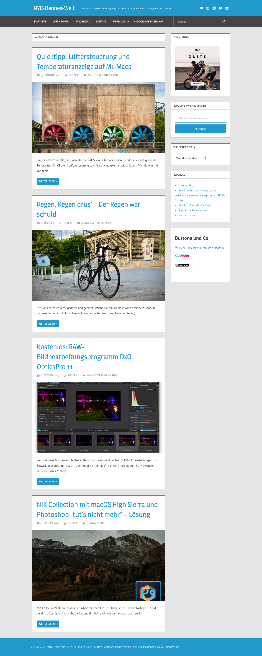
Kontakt (101, 21)
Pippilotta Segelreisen (192, 210)
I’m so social (82, 21)
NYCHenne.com (56, 647)
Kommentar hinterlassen (103, 75)
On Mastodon (147, 647)
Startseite (40, 21)
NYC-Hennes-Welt (54, 7)
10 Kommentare (95, 523)
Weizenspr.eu (187, 215)
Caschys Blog (187, 185)
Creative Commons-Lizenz (107, 647)
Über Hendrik (60, 21)
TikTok (160, 647)
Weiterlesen (47, 181)
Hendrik (74, 75)
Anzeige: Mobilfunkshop (148, 21)
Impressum (118, 21)
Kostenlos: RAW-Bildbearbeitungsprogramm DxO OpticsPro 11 (84, 356)
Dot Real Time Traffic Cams (195, 205)
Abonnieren (200, 128)
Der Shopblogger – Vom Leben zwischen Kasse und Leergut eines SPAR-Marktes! (200, 195)
